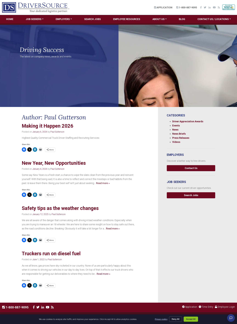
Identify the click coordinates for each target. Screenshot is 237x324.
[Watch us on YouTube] (47, 307)
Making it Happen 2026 (47, 126)
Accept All (191, 319)
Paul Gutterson (57, 132)
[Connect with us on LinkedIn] (42, 307)
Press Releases (180, 137)
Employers (63, 19)
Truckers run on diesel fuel (51, 253)
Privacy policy (161, 319)
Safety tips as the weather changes (60, 208)
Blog (182, 19)
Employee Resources (126, 19)
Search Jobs (92, 19)
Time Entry (207, 306)
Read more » (103, 183)
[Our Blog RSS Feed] (52, 307)
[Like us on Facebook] (34, 307)
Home (9, 19)
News (175, 129)
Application (164, 7)
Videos (176, 142)
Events (176, 125)
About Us (159, 19)
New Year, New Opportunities (54, 163)
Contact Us (191, 168)
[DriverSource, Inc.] (35, 7)
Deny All (175, 319)
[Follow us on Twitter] (38, 307)
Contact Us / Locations (213, 19)
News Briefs (179, 133)
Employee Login (226, 306)
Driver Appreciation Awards (187, 121)
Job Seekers (33, 19)
